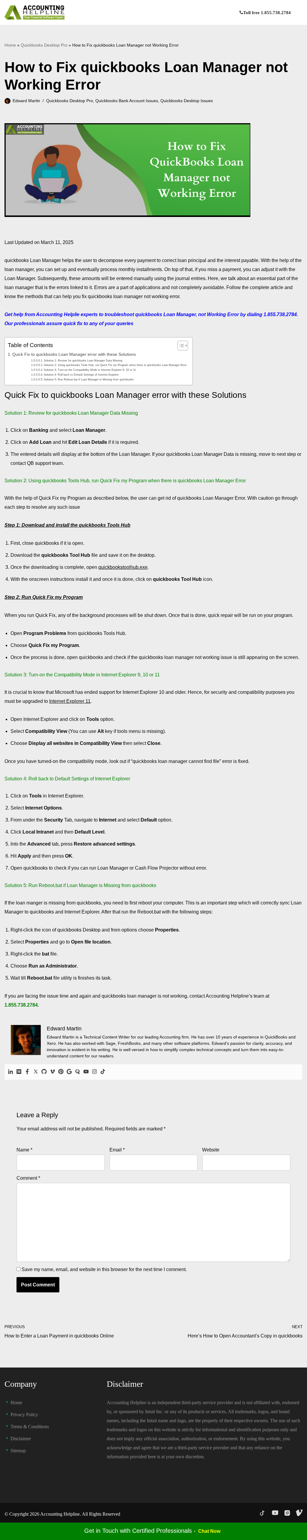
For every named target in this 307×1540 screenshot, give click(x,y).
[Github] (44, 1072)
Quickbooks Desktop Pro (44, 45)
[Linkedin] (10, 1072)
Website (210, 1149)
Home (10, 45)
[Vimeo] (52, 1072)
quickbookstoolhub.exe (123, 567)
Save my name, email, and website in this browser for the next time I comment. (104, 1269)
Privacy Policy (24, 1414)
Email (117, 1149)
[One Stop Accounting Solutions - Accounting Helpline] (34, 12)
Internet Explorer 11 (70, 701)
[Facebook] (27, 1072)
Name (24, 1149)
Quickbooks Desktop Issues (186, 100)
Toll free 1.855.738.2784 (267, 12)
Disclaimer (20, 1438)
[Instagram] (94, 1072)
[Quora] (77, 1072)
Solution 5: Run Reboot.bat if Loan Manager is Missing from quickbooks (89, 379)
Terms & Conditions (29, 1426)
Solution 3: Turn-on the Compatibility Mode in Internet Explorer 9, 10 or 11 (90, 369)
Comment (28, 1178)
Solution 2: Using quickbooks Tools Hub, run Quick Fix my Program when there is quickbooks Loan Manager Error (115, 365)
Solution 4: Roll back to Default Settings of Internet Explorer (81, 374)
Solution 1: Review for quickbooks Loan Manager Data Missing (83, 360)
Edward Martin (26, 100)
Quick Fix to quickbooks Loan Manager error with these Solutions (74, 354)
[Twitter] (35, 1072)
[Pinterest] (61, 1072)
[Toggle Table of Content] (179, 345)
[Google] (69, 1072)
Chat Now (209, 1531)
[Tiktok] (103, 1072)
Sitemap (18, 1450)
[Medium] (19, 1072)
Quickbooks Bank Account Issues (126, 100)
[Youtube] (86, 1072)
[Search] (297, 12)
